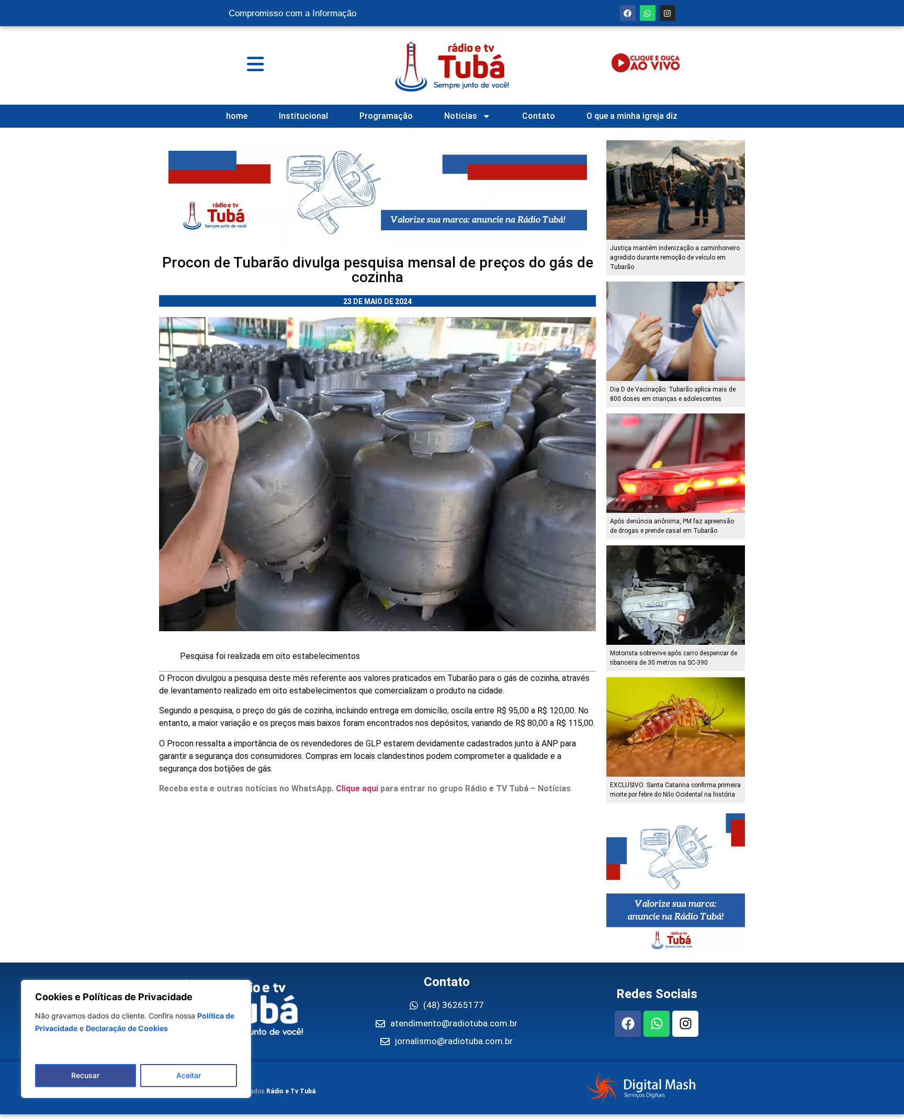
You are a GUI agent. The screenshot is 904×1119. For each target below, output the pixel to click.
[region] (136, 1039)
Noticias (460, 116)
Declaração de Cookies (127, 1028)
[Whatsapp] (648, 13)
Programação (386, 116)
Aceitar (188, 1075)
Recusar (85, 1075)
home (236, 116)
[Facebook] (628, 13)
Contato (538, 116)
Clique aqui (357, 788)
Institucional (303, 116)
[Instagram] (667, 13)
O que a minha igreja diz (631, 116)
